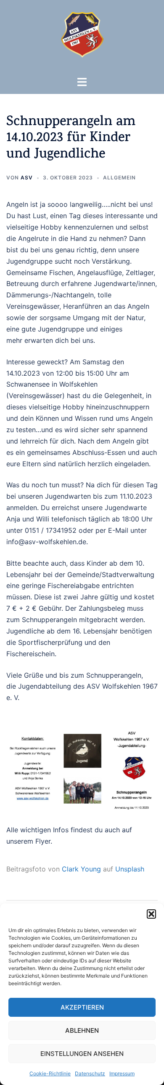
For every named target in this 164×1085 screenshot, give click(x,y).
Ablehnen (82, 1030)
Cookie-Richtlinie (50, 1073)
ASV (27, 177)
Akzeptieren (82, 1007)
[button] (151, 914)
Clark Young (81, 869)
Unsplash (129, 869)
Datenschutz (90, 1073)
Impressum (122, 1073)
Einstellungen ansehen (82, 1054)
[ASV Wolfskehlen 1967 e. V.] (82, 37)
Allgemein (119, 177)
